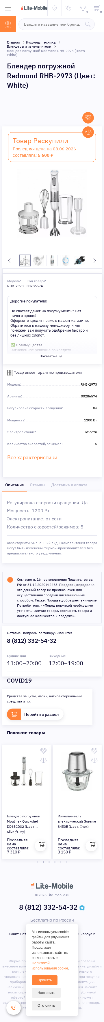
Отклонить (46, 1006)
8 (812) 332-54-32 (32, 640)
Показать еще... (52, 356)
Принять (45, 980)
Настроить (46, 993)
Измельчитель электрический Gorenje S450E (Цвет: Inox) (77, 821)
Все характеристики (32, 457)
